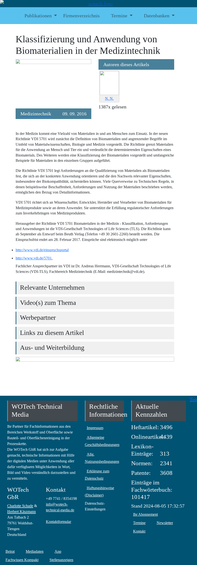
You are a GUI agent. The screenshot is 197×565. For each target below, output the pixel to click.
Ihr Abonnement (145, 514)
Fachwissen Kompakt (22, 560)
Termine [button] (119, 15)
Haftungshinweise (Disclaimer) (99, 491)
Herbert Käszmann (21, 511)
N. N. (109, 98)
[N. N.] (109, 82)
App (58, 551)
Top (193, 399)
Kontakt (139, 531)
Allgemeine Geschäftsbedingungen (102, 441)
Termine (139, 523)
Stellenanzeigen (61, 560)
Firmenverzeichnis (81, 15)
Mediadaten (34, 551)
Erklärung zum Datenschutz (97, 474)
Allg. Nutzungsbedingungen (102, 458)
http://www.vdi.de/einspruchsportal (42, 250)
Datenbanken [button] (157, 15)
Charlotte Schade (20, 506)
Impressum (95, 428)
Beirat (10, 551)
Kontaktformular (58, 522)
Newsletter (165, 523)
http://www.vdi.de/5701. (34, 258)
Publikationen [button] (38, 15)
